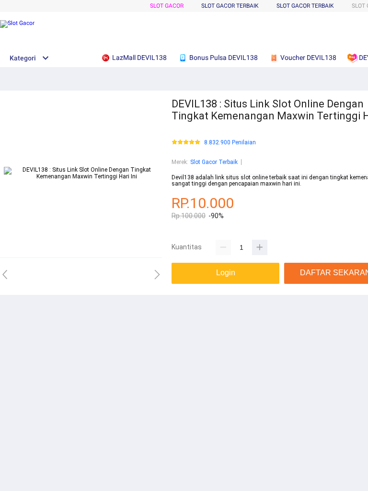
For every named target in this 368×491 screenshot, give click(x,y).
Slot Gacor (167, 5)
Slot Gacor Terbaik (305, 5)
